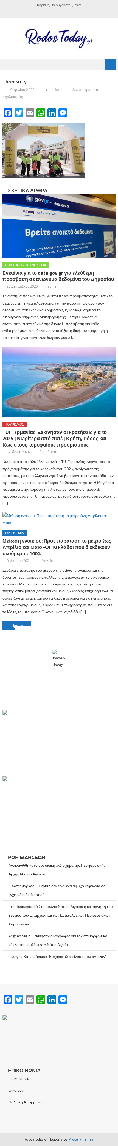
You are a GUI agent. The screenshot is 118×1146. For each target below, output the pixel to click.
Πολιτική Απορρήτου (26, 1102)
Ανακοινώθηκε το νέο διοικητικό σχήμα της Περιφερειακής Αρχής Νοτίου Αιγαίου (57, 869)
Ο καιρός (16, 1090)
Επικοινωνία (19, 1078)
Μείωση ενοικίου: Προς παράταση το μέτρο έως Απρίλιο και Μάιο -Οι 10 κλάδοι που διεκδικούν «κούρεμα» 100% (56, 547)
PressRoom (53, 89)
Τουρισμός (14, 424)
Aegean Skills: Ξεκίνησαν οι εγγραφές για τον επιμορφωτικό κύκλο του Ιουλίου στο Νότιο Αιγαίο (58, 940)
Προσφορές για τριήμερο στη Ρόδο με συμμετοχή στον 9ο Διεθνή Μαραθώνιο (21, 625)
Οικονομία (14, 533)
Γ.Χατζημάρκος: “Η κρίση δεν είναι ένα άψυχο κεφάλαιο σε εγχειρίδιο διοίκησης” (57, 890)
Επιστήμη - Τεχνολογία (25, 265)
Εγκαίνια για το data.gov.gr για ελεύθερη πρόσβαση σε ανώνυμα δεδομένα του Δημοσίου (58, 276)
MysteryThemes (80, 1139)
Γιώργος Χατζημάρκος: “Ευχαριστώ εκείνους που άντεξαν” (57, 956)
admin (52, 286)
